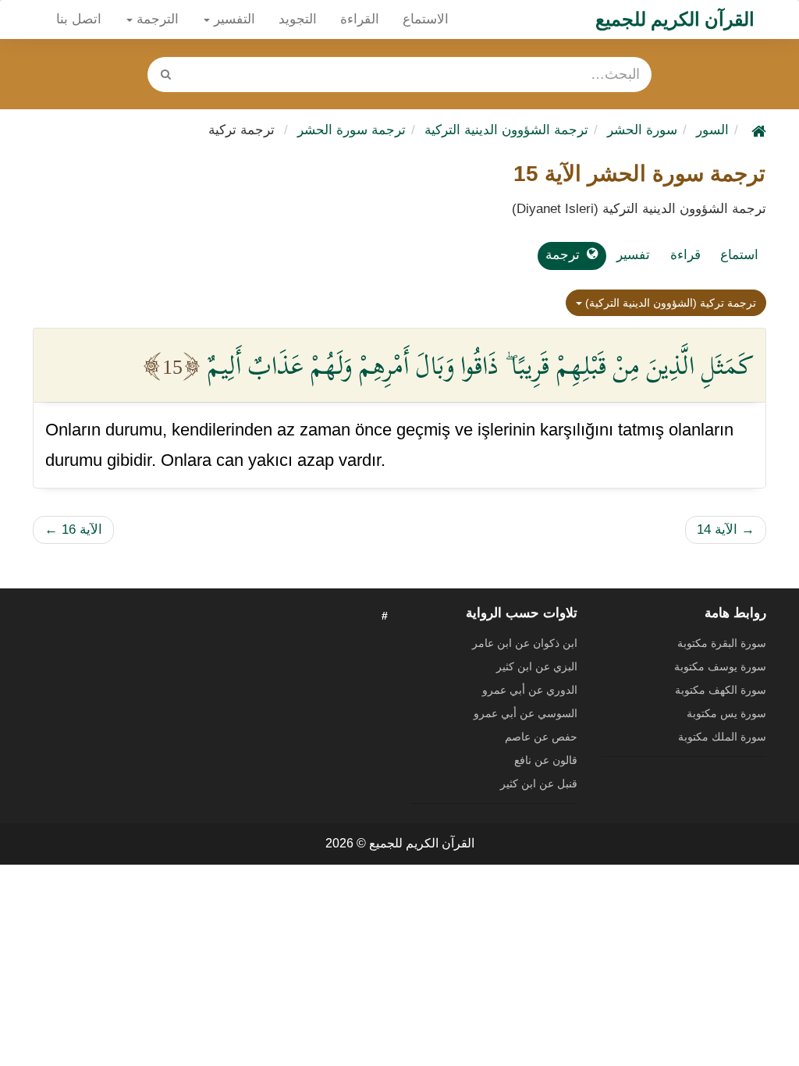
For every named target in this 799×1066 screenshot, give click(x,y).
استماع (739, 254)
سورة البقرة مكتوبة (721, 643)
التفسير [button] (232, 19)
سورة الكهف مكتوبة (720, 690)
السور (712, 130)
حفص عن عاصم (541, 737)
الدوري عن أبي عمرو (529, 690)
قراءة (685, 254)
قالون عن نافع (545, 760)
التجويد (298, 19)
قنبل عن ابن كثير (538, 783)
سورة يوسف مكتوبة (720, 666)
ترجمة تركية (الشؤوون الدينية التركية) (669, 303)
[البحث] (166, 74)
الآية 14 (726, 529)
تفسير (633, 254)
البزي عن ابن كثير (536, 666)
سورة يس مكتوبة (726, 713)
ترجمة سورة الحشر (351, 130)
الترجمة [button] (156, 19)
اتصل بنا (78, 19)
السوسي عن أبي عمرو (525, 713)
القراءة (359, 19)
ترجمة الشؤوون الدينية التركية (506, 130)
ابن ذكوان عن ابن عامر (524, 643)
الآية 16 (73, 529)
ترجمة (562, 254)
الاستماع (426, 19)
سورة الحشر (642, 130)
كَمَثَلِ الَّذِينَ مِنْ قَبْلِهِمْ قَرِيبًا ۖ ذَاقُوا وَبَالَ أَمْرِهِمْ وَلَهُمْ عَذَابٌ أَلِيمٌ (480, 365)
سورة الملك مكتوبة (722, 737)
